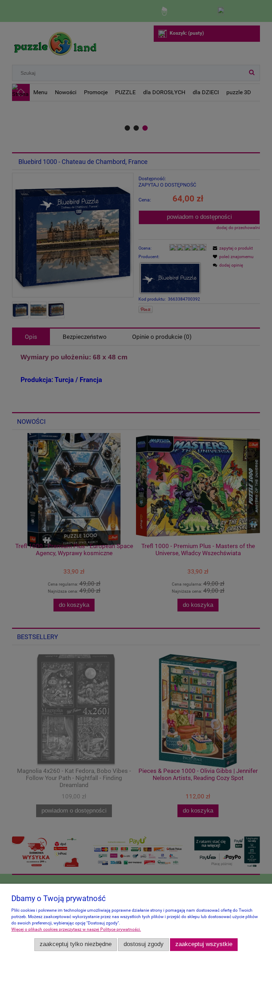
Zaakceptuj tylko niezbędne (76, 944)
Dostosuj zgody (144, 944)
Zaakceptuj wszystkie (203, 944)
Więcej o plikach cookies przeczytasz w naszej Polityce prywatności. (76, 929)
